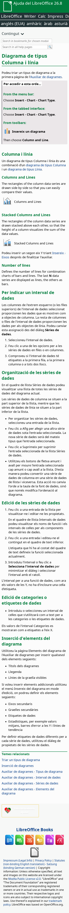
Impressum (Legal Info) (17, 860)
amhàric (34, 23)
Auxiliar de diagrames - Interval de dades (31, 777)
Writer (30, 16)
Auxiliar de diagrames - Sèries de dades (30, 783)
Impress (55, 16)
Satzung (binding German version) (30, 866)
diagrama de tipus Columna (46, 165)
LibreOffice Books (34, 829)
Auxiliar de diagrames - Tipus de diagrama (32, 771)
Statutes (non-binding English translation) (34, 862)
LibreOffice (11, 16)
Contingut (10, 33)
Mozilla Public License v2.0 (24, 879)
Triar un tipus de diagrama (21, 760)
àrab (48, 23)
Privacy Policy (43, 860)
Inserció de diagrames (18, 765)
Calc (42, 16)
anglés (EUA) (13, 23)
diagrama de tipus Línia (25, 169)
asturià (60, 23)
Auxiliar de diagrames (46, 77)
